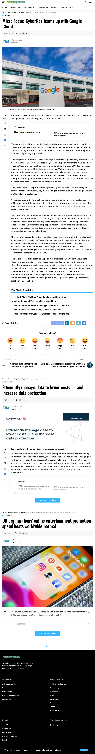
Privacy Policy (40, 750)
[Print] (23, 33)
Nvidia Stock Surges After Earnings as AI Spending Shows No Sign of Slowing (41, 313)
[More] (27, 33)
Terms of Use (54, 750)
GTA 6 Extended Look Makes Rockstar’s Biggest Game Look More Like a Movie (41, 305)
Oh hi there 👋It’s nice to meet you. (28, 132)
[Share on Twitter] (16, 33)
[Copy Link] (78, 323)
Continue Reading (47, 500)
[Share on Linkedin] (67, 323)
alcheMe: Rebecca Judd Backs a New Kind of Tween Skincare (35, 301)
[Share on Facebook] (12, 33)
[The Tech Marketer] (15, 2)
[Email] (20, 33)
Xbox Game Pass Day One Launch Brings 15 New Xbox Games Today (37, 309)
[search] (85, 2)
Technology (8, 15)
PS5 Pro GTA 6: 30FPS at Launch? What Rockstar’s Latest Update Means (40, 297)
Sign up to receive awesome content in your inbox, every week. (70, 134)
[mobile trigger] (4, 2)
